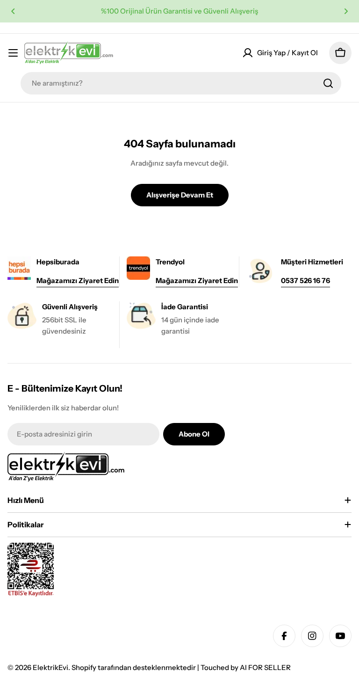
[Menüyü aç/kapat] (13, 52)
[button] (13, 11)
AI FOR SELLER (265, 667)
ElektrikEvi (50, 667)
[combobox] (181, 83)
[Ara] (328, 83)
